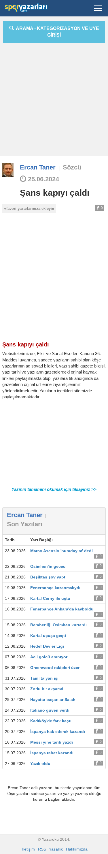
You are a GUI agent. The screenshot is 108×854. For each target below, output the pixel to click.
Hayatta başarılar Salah (52, 699)
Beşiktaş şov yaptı (48, 577)
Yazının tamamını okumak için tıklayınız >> (54, 489)
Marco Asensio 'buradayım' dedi (61, 550)
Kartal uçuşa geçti (48, 635)
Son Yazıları (24, 524)
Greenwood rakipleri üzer (54, 667)
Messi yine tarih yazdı (51, 742)
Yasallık (56, 849)
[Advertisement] (54, 102)
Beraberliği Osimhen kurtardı (58, 625)
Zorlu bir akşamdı (47, 689)
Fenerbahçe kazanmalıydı (55, 587)
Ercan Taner (38, 167)
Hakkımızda (77, 849)
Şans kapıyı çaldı (54, 192)
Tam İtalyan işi (44, 678)
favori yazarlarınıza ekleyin (30, 208)
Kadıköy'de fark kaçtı (50, 721)
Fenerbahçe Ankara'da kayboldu (62, 609)
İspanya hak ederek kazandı (57, 731)
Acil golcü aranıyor (48, 657)
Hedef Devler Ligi (47, 646)
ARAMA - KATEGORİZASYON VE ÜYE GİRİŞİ (56, 31)
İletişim (28, 849)
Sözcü (72, 167)
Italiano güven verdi (49, 710)
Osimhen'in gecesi (48, 566)
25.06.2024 (42, 179)
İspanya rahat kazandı (51, 753)
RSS (42, 849)
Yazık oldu (40, 763)
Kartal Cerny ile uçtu (50, 598)
